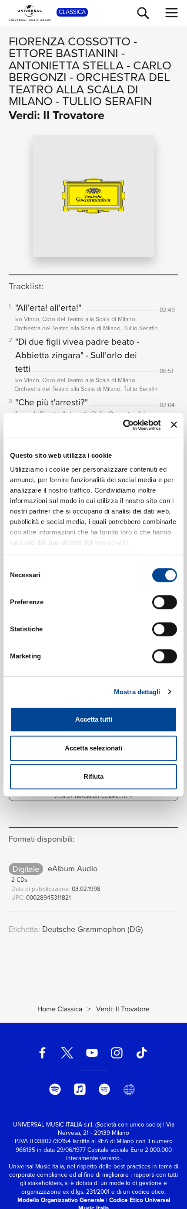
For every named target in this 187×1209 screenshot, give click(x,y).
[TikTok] (141, 1053)
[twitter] (67, 1053)
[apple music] (80, 1089)
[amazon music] (104, 1089)
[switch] (164, 602)
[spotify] (55, 1089)
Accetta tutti (93, 719)
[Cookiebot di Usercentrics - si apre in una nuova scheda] (123, 425)
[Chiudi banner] (174, 425)
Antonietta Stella (66, 65)
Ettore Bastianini (63, 53)
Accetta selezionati (93, 748)
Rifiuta (93, 776)
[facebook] (43, 1053)
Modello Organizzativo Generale (60, 1199)
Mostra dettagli (137, 691)
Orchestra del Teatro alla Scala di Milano (89, 89)
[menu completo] (172, 12)
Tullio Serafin (107, 101)
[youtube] (92, 1053)
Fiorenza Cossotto (69, 41)
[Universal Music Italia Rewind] (129, 1089)
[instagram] (117, 1053)
